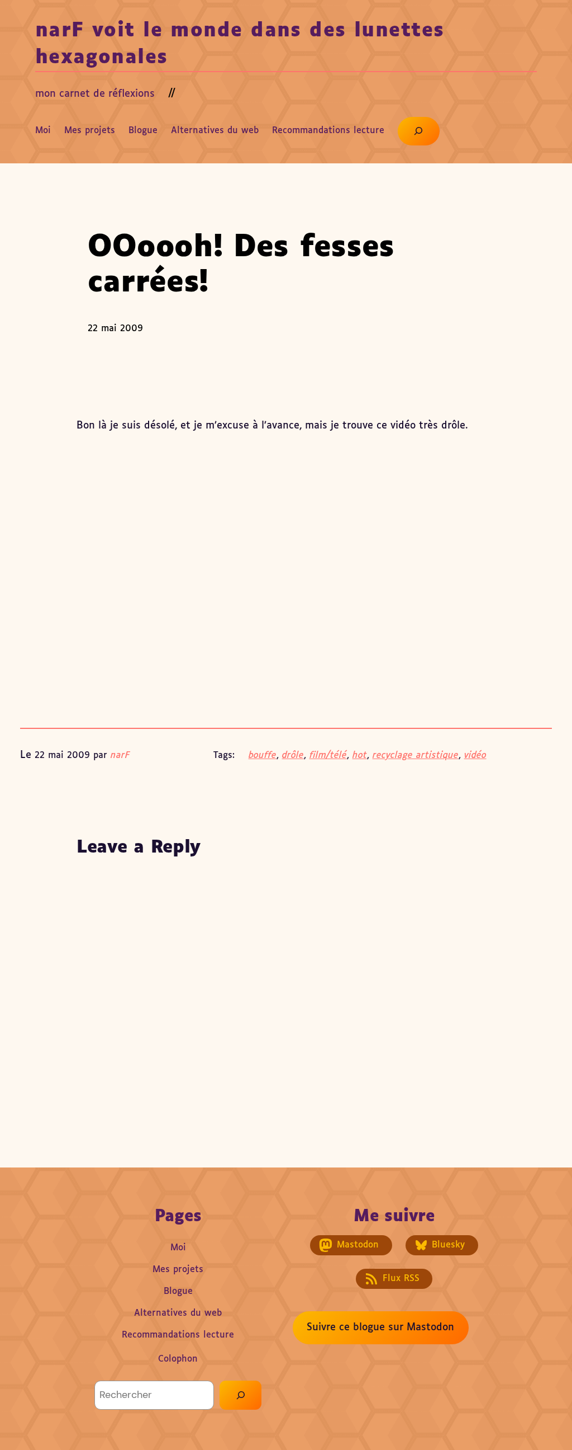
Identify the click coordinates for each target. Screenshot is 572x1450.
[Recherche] (240, 1395)
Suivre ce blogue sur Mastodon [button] (380, 1327)
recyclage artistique (416, 755)
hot (359, 755)
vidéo (475, 755)
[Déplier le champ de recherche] (419, 131)
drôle (293, 755)
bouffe (263, 755)
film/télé (328, 755)
